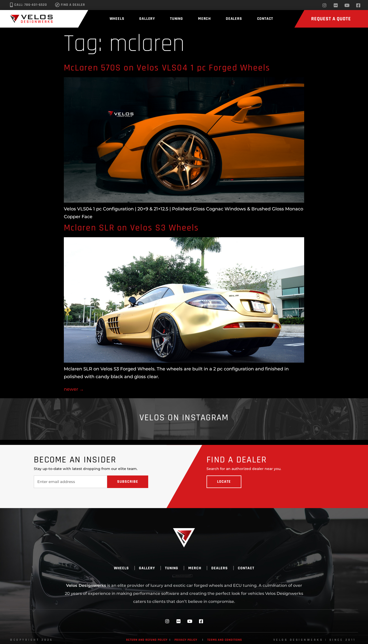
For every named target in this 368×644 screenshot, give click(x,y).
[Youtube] (347, 5)
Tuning (176, 18)
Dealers (234, 18)
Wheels (117, 18)
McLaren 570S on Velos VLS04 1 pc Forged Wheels (167, 67)
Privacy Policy (185, 640)
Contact (265, 18)
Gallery (147, 18)
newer (74, 389)
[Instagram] (324, 5)
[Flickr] (335, 5)
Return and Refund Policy (146, 640)
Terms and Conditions (224, 640)
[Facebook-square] (358, 5)
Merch (204, 18)
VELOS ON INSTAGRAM (184, 417)
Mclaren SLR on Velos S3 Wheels (131, 227)
